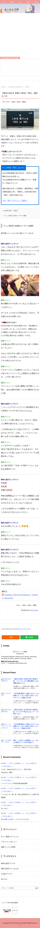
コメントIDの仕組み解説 (10, 902)
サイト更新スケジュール (10, 837)
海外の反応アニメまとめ (10, 869)
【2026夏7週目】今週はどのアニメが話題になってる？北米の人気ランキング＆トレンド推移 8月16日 (26, 696)
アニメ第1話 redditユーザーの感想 (14, 215)
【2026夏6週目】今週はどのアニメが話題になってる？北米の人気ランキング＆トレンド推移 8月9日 (26, 726)
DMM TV (4, 663)
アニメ (18, 605)
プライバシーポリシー (9, 842)
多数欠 (24, 101)
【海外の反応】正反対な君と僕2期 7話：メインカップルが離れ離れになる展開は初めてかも (26, 681)
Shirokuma (34, 610)
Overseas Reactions (15, 87)
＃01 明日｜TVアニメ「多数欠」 (15, 200)
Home (3, 87)
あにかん (4, 879)
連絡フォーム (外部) (8, 847)
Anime (27, 87)
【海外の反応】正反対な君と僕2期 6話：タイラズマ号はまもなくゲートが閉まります (26, 712)
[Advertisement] (20, 34)
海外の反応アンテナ (8, 863)
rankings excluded (25, 629)
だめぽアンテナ (6, 874)
